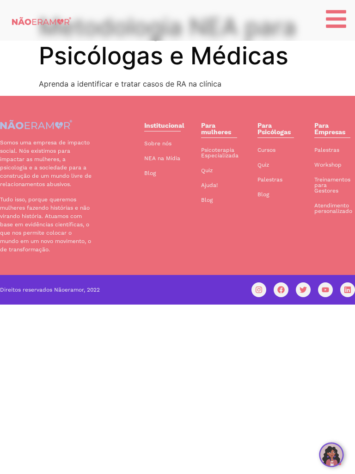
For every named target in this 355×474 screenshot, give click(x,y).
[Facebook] (281, 289)
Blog (150, 173)
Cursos (266, 150)
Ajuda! (209, 185)
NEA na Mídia (162, 158)
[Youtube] (325, 289)
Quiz (207, 170)
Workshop (328, 165)
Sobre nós (157, 143)
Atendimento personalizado (333, 208)
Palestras (269, 179)
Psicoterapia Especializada (220, 153)
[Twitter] (303, 289)
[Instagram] (258, 289)
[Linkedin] (347, 289)
